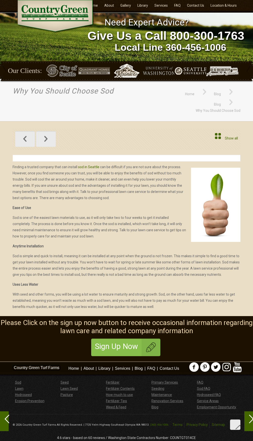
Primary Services (164, 382)
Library (104, 368)
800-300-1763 (207, 35)
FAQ (151, 368)
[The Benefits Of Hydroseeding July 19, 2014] (248, 421)
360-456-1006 (196, 47)
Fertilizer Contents (120, 389)
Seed (65, 382)
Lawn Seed (69, 389)
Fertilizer (113, 382)
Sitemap (218, 425)
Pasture (67, 395)
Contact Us (169, 368)
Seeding (157, 389)
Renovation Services (167, 401)
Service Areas (208, 401)
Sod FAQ (203, 389)
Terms (177, 425)
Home (189, 94)
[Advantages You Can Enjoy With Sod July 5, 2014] (4, 421)
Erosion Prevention (29, 401)
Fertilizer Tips (116, 401)
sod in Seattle (88, 167)
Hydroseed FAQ (209, 395)
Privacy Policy (197, 425)
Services (122, 368)
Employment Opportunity (216, 407)
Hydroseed (23, 395)
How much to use (119, 395)
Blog (217, 94)
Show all (231, 138)
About (89, 368)
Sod (18, 382)
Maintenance (161, 395)
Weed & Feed (116, 407)
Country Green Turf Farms (36, 368)
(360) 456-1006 (159, 424)
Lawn (19, 389)
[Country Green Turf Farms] (56, 16)
